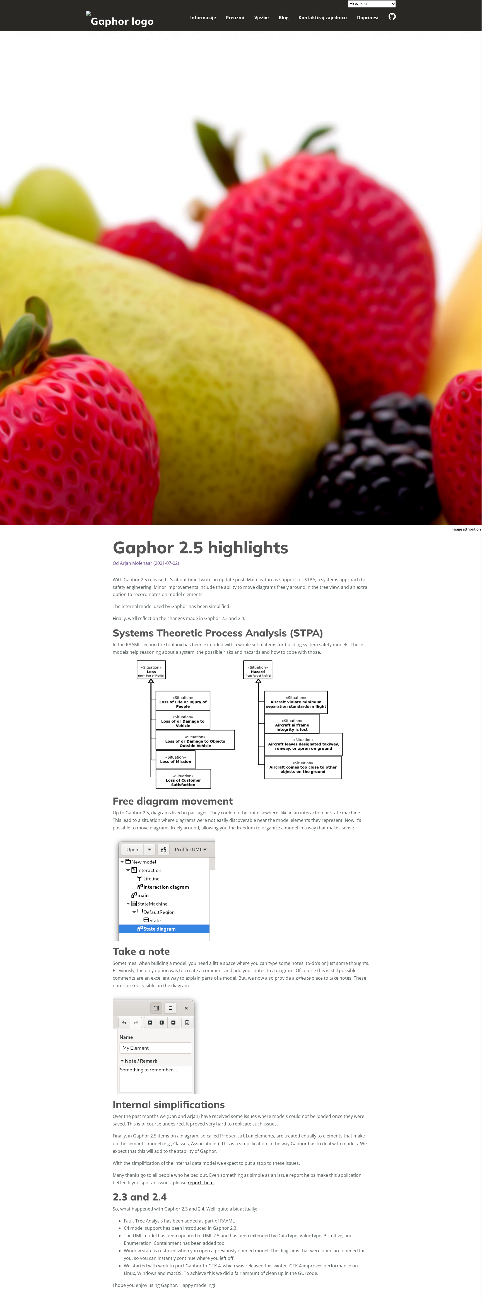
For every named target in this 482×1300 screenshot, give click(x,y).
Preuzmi (235, 17)
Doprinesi (368, 17)
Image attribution (466, 529)
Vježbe (261, 17)
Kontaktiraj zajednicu (322, 17)
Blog (283, 17)
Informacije (203, 17)
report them (201, 1183)
